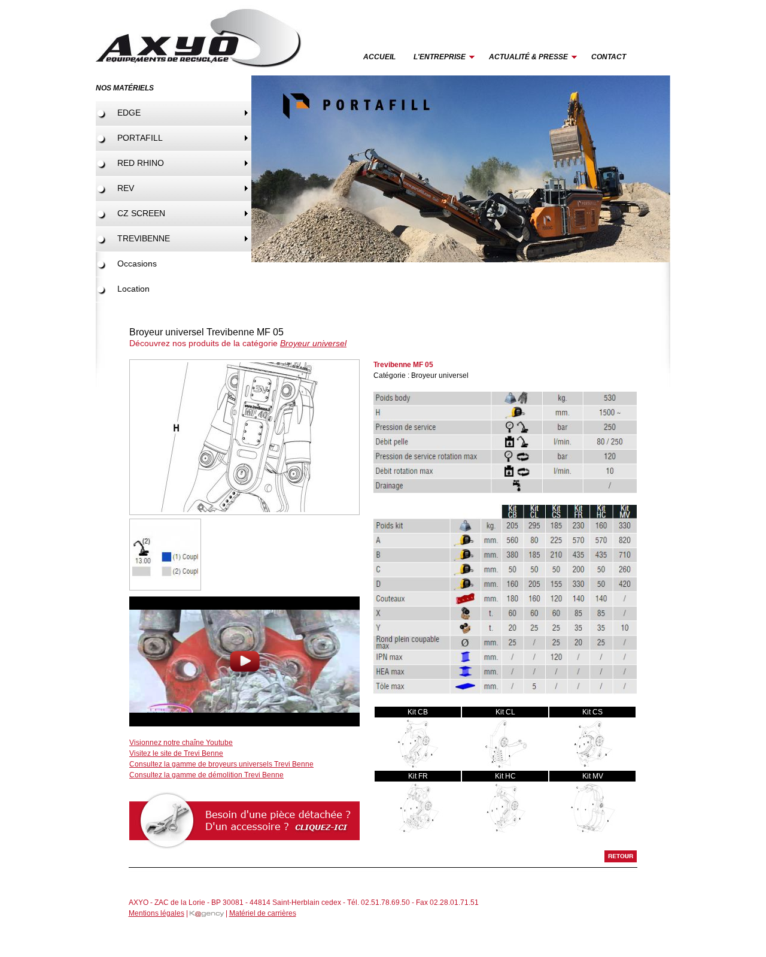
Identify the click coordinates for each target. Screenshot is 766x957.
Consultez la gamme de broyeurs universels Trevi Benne (221, 764)
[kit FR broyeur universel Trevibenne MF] (418, 831)
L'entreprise (435, 58)
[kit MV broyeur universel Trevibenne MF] (592, 831)
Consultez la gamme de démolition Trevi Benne (206, 775)
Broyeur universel (313, 343)
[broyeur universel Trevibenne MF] (244, 512)
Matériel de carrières (262, 913)
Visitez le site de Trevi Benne (176, 753)
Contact (608, 57)
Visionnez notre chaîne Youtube (181, 742)
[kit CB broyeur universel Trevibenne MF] (418, 767)
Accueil (379, 57)
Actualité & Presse (524, 58)
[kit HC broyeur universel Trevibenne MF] (505, 831)
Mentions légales (156, 913)
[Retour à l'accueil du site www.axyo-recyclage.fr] (202, 73)
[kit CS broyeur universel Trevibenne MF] (592, 767)
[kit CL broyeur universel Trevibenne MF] (505, 767)
